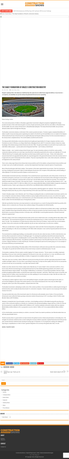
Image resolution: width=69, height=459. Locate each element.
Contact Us (3, 446)
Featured (6, 367)
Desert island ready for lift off (57, 371)
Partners (3, 438)
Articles (4, 392)
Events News (8, 13)
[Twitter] (33, 455)
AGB (38, 452)
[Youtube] (37, 455)
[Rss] (30, 455)
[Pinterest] (35, 455)
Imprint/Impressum (31, 452)
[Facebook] (31, 455)
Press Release (6, 407)
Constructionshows (20, 452)
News (18, 90)
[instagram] (38, 455)
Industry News (6, 402)
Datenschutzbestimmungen (46, 452)
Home (2, 13)
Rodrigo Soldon (9, 119)
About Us (3, 439)
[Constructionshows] (34, 4)
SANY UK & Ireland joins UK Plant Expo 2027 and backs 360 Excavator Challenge (32, 11)
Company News (6, 394)
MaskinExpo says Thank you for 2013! (12, 372)
